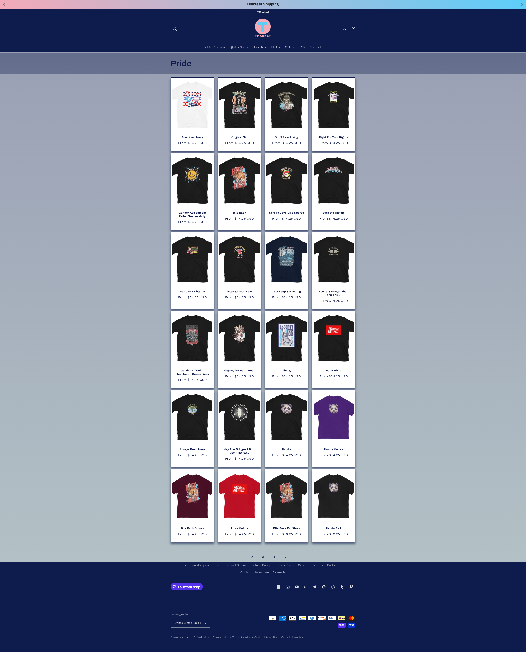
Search (303, 565)
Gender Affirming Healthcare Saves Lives (192, 372)
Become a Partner (325, 565)
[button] (175, 28)
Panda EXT (333, 528)
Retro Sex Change (192, 291)
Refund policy (201, 637)
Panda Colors (333, 449)
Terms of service (241, 637)
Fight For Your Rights (333, 137)
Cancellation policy (292, 637)
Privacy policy (221, 637)
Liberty (286, 370)
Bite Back (239, 212)
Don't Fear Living (286, 137)
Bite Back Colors (192, 528)
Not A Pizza (334, 370)
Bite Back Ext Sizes (286, 528)
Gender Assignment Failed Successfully (192, 214)
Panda (286, 449)
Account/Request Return (202, 565)
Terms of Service (236, 565)
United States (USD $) (188, 623)
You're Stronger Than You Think (333, 293)
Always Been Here (192, 449)
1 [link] (241, 557)
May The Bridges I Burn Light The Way (239, 451)
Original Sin (239, 137)
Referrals (279, 572)
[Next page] (285, 557)
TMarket (184, 637)
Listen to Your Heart (239, 291)
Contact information (265, 637)
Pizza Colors (239, 528)
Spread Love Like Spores (286, 212)
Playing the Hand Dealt (239, 370)
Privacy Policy (284, 565)
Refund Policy (261, 565)
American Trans (192, 137)
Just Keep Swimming (286, 291)
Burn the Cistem (333, 212)
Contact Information (254, 572)
